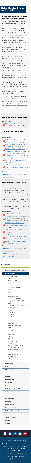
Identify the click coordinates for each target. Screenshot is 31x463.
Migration (10, 332)
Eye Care (10, 303)
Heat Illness (11, 314)
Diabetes (10, 291)
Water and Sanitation (13, 352)
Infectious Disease (12, 323)
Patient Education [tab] (9, 379)
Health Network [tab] (9, 366)
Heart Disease (11, 312)
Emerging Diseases (13, 296)
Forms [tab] (7, 385)
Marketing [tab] (8, 401)
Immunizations (11, 321)
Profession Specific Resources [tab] (12, 407)
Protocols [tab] (7, 414)
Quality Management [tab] (10, 417)
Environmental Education (14, 298)
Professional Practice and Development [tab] (15, 410)
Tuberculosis (11, 351)
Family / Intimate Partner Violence (16, 305)
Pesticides (10, 343)
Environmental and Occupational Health (16, 301)
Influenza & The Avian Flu (14, 325)
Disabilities (10, 293)
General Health (12, 307)
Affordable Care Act (13, 276)
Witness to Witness (13, 354)
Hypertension (11, 320)
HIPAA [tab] (7, 395)
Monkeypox (11, 334)
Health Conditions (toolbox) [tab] (12, 392)
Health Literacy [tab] (9, 363)
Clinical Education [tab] (10, 273)
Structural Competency (14, 349)
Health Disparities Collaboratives (16, 309)
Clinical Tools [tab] (8, 382)
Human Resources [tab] (9, 398)
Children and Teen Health (14, 283)
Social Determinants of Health (15, 345)
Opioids (10, 336)
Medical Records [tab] (9, 404)
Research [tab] (7, 420)
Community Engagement (14, 287)
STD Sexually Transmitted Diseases (17, 347)
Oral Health (11, 338)
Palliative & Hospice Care (14, 340)
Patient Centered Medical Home (16, 341)
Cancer (10, 282)
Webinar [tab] (7, 423)
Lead (9, 327)
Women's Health (12, 356)
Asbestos (10, 278)
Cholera (10, 285)
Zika (9, 358)
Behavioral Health (12, 280)
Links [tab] (6, 373)
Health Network (12, 310)
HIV (9, 318)
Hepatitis (10, 316)
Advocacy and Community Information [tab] (15, 270)
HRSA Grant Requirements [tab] (12, 369)
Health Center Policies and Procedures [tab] (15, 388)
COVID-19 (10, 289)
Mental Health (11, 331)
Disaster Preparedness (14, 294)
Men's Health (11, 329)
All (8, 360)
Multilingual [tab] (8, 376)
